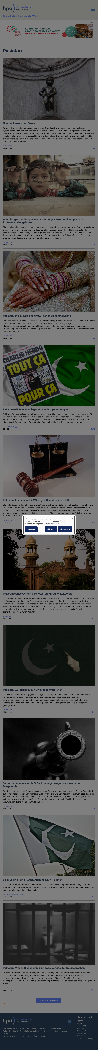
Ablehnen (50, 529)
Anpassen (31, 529)
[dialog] (49, 525)
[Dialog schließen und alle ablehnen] (73, 517)
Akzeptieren (65, 529)
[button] (93, 10)
